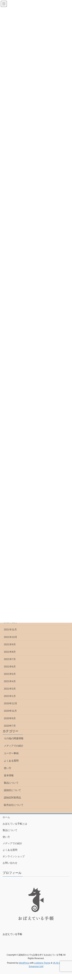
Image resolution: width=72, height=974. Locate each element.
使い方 (7, 768)
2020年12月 (10, 703)
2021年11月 (10, 629)
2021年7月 (10, 659)
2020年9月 (10, 718)
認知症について (12, 790)
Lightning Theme (42, 963)
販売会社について (13, 805)
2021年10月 (10, 637)
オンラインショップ (14, 856)
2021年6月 (10, 666)
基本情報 (9, 775)
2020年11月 (10, 710)
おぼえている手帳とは (15, 823)
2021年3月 (10, 688)
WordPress (24, 963)
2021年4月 (10, 681)
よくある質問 (11, 760)
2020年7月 (10, 725)
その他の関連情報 (13, 738)
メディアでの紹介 (13, 745)
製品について (11, 782)
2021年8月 (10, 651)
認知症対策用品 (12, 797)
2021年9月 (10, 644)
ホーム (6, 817)
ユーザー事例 (11, 753)
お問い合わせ (10, 862)
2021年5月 (10, 674)
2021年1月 (10, 696)
